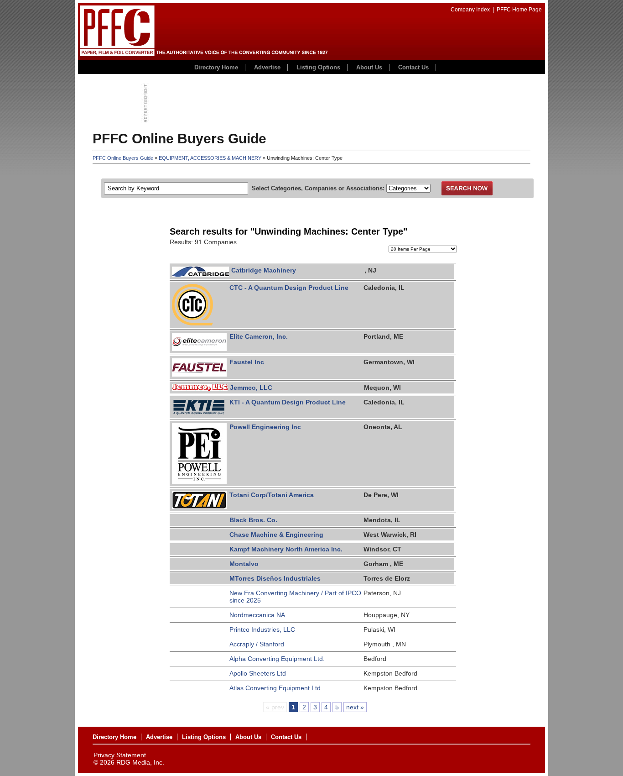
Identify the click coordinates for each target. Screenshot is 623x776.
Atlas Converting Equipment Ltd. (275, 688)
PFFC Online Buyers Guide (123, 158)
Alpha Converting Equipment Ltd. (277, 658)
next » (355, 707)
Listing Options (318, 67)
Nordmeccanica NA (257, 615)
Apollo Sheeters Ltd (257, 673)
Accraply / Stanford (256, 644)
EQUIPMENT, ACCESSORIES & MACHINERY (210, 158)
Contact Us (413, 67)
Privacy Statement (119, 755)
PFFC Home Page (519, 9)
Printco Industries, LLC (262, 629)
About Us (369, 67)
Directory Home (216, 67)
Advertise (267, 67)
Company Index (470, 9)
